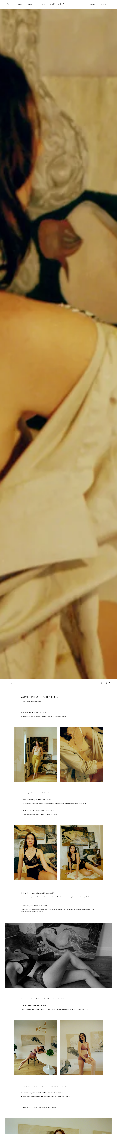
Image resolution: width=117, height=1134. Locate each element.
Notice (19, 4)
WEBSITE (44, 1107)
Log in (92, 4)
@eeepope (37, 716)
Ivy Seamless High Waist (57, 998)
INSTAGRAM (52, 1107)
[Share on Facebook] (104, 683)
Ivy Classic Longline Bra (40, 998)
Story (30, 4)
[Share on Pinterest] (110, 683)
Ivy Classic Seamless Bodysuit (47, 792)
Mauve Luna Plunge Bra (39, 1086)
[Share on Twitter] (107, 683)
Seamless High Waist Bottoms (58, 1086)
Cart (103, 4)
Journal (42, 4)
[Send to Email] (102, 683)
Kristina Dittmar (36, 701)
